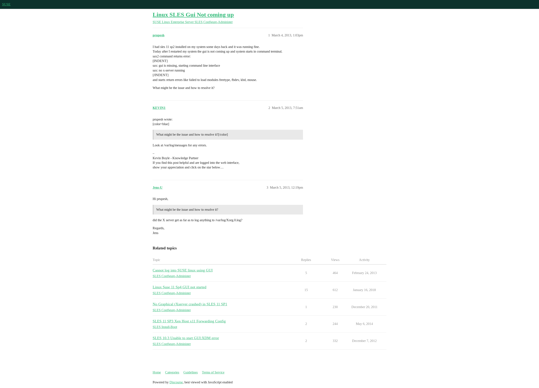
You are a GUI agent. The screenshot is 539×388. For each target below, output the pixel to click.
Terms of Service (213, 372)
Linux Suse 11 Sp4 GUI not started (179, 287)
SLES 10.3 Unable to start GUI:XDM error (186, 338)
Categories (172, 372)
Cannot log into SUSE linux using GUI (183, 270)
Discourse (176, 382)
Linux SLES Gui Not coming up (193, 14)
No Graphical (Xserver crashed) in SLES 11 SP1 (190, 304)
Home (157, 372)
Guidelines (190, 372)
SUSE (6, 4)
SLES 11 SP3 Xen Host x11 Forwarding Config (189, 321)
